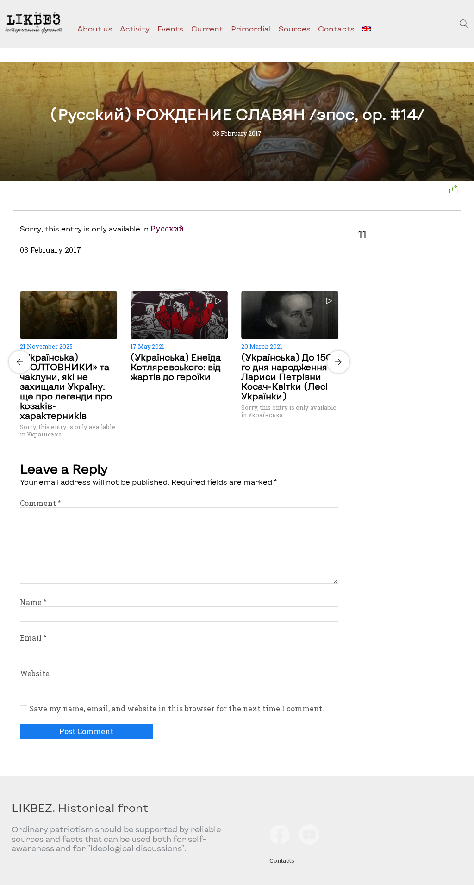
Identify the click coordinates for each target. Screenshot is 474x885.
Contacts (336, 28)
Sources (295, 28)
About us (94, 28)
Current (207, 28)
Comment (40, 503)
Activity (135, 28)
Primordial (251, 28)
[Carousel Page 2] (182, 289)
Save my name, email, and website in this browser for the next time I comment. (177, 708)
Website (35, 673)
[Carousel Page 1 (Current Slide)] (176, 289)
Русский (167, 228)
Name (33, 602)
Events (170, 28)
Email (33, 637)
